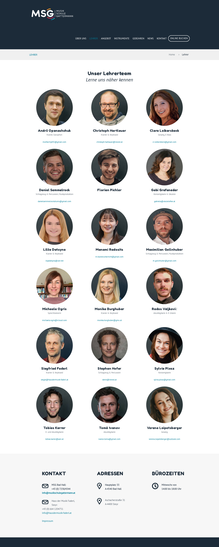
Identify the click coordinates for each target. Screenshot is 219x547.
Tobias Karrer (54, 428)
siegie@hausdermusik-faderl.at (54, 379)
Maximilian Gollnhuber (164, 250)
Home (172, 54)
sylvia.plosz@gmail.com (164, 379)
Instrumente (121, 38)
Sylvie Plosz (164, 368)
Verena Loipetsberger (164, 428)
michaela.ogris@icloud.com (54, 320)
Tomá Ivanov (109, 428)
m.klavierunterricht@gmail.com (109, 256)
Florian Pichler (109, 190)
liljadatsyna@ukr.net (54, 260)
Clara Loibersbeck (164, 131)
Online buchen (179, 38)
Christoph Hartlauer (109, 131)
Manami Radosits (109, 250)
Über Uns (80, 38)
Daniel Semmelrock (54, 190)
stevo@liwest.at (109, 379)
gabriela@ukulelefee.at (164, 201)
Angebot (106, 38)
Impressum (47, 520)
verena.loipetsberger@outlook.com (164, 439)
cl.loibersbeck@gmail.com (164, 142)
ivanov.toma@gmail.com (109, 439)
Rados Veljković (164, 309)
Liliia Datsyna (54, 250)
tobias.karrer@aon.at (54, 439)
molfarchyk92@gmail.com (54, 142)
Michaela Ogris (54, 309)
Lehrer (93, 38)
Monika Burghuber (109, 309)
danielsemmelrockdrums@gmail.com (54, 201)
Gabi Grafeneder (164, 190)
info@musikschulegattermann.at (58, 492)
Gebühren (138, 38)
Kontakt (162, 38)
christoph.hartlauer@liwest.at (109, 142)
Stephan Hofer (109, 368)
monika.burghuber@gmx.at (109, 320)
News (150, 38)
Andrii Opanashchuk (54, 131)
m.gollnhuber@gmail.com (164, 260)
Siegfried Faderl (54, 368)
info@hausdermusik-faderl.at (57, 512)
